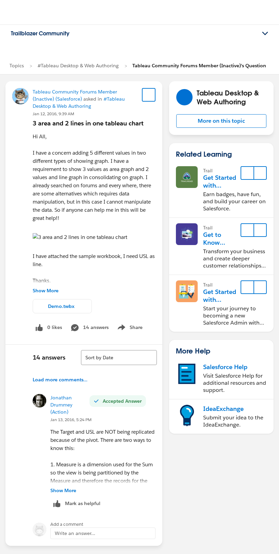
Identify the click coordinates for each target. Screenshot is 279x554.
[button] (221, 121)
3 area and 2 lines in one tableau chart (88, 123)
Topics (17, 66)
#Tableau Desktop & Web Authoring (78, 66)
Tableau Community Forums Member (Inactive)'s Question (199, 66)
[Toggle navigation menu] (265, 33)
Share (129, 328)
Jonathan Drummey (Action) (61, 405)
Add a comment (66, 524)
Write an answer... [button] (75, 533)
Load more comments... (60, 380)
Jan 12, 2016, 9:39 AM (53, 114)
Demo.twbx (61, 306)
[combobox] (119, 357)
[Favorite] (149, 95)
